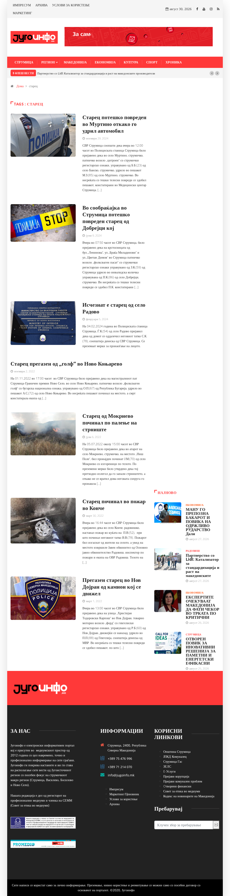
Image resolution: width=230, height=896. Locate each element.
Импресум (116, 789)
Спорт (151, 62)
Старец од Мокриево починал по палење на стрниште (109, 422)
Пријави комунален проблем (182, 781)
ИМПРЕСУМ (22, 5)
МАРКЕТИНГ (22, 13)
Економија (105, 62)
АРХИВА (41, 5)
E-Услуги (169, 771)
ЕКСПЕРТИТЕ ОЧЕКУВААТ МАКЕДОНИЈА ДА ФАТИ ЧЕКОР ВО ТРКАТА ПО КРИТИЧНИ (202, 607)
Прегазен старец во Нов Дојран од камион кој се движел (111, 586)
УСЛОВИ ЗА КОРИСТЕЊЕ (71, 5)
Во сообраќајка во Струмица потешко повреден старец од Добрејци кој (106, 217)
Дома (20, 86)
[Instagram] (211, 9)
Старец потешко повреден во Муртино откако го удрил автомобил (114, 123)
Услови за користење (123, 799)
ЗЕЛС (167, 766)
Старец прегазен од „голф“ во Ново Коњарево (66, 363)
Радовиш (193, 550)
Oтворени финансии (177, 786)
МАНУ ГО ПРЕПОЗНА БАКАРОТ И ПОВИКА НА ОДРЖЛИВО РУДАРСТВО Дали (198, 521)
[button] (212, 73)
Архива (114, 804)
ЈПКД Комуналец (175, 756)
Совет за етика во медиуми (181, 791)
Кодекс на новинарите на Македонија (188, 796)
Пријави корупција (176, 776)
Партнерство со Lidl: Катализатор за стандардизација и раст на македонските (202, 565)
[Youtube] (204, 9)
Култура (131, 62)
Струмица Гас (172, 761)
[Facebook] (197, 9)
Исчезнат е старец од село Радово (113, 308)
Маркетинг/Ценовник (124, 794)
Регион (48, 62)
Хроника (174, 62)
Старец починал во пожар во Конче (114, 504)
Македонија (75, 62)
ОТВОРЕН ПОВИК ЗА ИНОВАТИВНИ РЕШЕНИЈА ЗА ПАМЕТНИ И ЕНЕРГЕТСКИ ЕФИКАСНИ (201, 651)
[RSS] (218, 9)
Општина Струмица (176, 751)
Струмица (24, 62)
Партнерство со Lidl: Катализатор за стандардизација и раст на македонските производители (96, 73)
